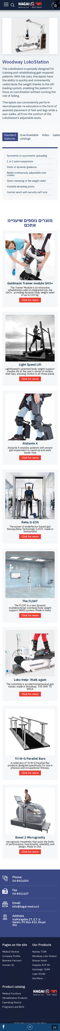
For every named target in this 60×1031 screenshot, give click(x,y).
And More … (38, 978)
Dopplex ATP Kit (41, 965)
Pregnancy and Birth (13, 1006)
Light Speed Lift (30, 364)
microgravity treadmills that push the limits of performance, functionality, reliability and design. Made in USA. (30, 844)
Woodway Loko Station (44, 956)
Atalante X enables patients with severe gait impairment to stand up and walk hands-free (30, 450)
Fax (14, 890)
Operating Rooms (11, 1002)
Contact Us (8, 965)
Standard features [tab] (10, 136)
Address (18, 915)
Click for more (30, 300)
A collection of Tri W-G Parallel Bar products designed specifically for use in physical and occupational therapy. (30, 765)
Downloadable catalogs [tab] (29, 136)
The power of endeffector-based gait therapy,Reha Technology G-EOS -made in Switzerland (30, 529)
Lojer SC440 (38, 973)
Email (16, 902)
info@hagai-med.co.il (25, 906)
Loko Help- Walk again (30, 680)
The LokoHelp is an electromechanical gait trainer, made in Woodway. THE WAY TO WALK (30, 687)
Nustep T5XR (39, 951)
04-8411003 (20, 880)
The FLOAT (30, 601)
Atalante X (30, 443)
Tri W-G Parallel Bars (30, 758)
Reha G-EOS (30, 522)
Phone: (17, 877)
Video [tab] (45, 135)
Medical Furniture (11, 993)
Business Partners (12, 960)
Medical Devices (10, 951)
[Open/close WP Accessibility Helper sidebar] (56, 3)
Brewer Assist (39, 960)
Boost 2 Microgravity (30, 837)
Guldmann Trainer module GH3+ (30, 283)
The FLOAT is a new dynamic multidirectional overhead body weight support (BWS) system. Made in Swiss (30, 608)
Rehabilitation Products (14, 997)
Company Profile (11, 956)
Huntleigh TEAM (41, 969)
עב (54, 1027)
